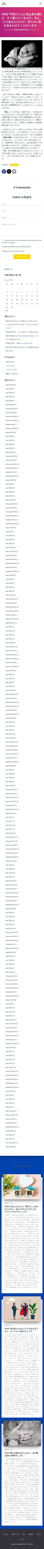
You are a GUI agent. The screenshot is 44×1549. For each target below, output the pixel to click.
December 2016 (11, 845)
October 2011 (10, 1083)
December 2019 (11, 702)
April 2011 (9, 1107)
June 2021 (9, 631)
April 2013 (9, 1016)
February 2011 (10, 1115)
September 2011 (11, 1087)
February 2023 (10, 551)
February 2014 (10, 976)
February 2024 (10, 504)
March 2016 (9, 881)
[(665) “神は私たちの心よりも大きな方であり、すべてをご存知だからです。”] (22, 1309)
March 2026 (9, 404)
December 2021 (11, 607)
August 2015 (10, 908)
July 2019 (9, 722)
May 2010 (9, 1139)
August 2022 (10, 575)
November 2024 (11, 468)
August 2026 (10, 385)
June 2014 (9, 960)
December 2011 (11, 1075)
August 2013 (10, 1000)
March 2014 (9, 972)
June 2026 (9, 393)
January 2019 (10, 746)
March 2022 (9, 595)
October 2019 (10, 710)
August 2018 (10, 766)
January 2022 (10, 603)
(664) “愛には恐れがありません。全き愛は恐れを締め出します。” (21, 1454)
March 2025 (9, 452)
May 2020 (9, 682)
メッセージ (9, 369)
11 (17, 296)
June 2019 (9, 726)
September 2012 (11, 1043)
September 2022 (11, 571)
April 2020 (9, 686)
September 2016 (11, 857)
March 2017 (9, 833)
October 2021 (10, 615)
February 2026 (10, 408)
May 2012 (9, 1059)
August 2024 (10, 480)
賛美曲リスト (9, 269)
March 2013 (9, 1020)
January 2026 (10, 412)
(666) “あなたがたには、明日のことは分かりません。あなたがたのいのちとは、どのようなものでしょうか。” (22, 324)
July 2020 (9, 674)
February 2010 (10, 1143)
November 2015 (11, 896)
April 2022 (9, 591)
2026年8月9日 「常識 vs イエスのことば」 (19, 343)
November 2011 (11, 1079)
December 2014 (11, 936)
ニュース (8, 366)
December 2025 (11, 416)
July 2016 (9, 865)
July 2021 (9, 627)
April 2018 (9, 781)
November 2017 (11, 801)
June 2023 (9, 535)
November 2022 (11, 563)
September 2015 (11, 904)
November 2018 (11, 754)
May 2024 (9, 492)
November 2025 (11, 420)
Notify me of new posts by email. (13, 251)
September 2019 (11, 714)
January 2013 (10, 1027)
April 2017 (9, 829)
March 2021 (9, 642)
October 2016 (10, 853)
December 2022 (11, 559)
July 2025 (9, 436)
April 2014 (9, 968)
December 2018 (11, 750)
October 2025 (10, 424)
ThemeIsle (29, 1544)
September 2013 (11, 996)
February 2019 (10, 742)
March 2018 (9, 785)
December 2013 (11, 984)
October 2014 (10, 944)
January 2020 (10, 698)
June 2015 (9, 916)
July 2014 (9, 956)
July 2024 (9, 484)
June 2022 (9, 583)
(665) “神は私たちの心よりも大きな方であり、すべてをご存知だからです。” (21, 1329)
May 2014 (9, 964)
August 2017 (10, 813)
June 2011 (9, 1099)
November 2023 (11, 516)
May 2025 (9, 444)
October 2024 (10, 472)
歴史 (24, 1534)
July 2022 (9, 579)
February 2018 (10, 789)
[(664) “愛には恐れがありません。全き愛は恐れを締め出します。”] (22, 1433)
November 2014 (11, 940)
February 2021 (10, 647)
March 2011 (9, 1111)
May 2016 (9, 873)
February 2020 (10, 694)
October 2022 (10, 567)
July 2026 (9, 389)
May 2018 (9, 777)
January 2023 (10, 555)
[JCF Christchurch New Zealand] (5, 3)
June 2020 (9, 678)
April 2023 (9, 543)
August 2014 (10, 952)
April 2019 (9, 734)
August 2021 (10, 623)
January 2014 (10, 980)
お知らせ (8, 362)
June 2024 (9, 488)
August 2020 (10, 670)
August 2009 (10, 1147)
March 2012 (9, 1067)
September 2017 (11, 809)
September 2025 (11, 428)
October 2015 (10, 900)
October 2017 (10, 805)
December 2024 (11, 464)
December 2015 (11, 893)
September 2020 (11, 666)
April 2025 (9, 448)
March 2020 (9, 690)
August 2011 (10, 1091)
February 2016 (10, 885)
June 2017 (9, 821)
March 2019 (9, 738)
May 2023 (9, 539)
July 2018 (9, 769)
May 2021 (9, 635)
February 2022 (10, 599)
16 (7, 300)
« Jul (6, 310)
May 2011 (9, 1103)
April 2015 (9, 924)
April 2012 (9, 1063)
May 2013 (9, 1012)
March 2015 (9, 928)
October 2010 (10, 1123)
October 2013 (10, 992)
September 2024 (11, 476)
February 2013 (10, 1023)
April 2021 (9, 639)
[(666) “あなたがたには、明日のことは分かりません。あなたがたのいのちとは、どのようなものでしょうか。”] (22, 1187)
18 (17, 300)
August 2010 (10, 1131)
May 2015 (9, 920)
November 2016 (11, 849)
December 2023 (11, 512)
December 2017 (11, 797)
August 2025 (10, 432)
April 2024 (9, 496)
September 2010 (11, 1127)
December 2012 (11, 1031)
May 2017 (9, 825)
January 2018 (10, 793)
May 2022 (9, 587)
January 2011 (10, 1119)
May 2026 (9, 396)
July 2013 (9, 1004)
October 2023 (10, 520)
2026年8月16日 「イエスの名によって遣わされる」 (22, 332)
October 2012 (10, 1039)
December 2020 (11, 654)
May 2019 (9, 730)
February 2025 (10, 456)
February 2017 (10, 837)
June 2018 (9, 773)
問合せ (39, 1534)
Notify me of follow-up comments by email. (17, 246)
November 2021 (11, 611)
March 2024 (9, 500)
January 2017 (10, 841)
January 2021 (10, 650)
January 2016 (10, 889)
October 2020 (10, 662)
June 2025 (9, 440)
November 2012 (11, 1035)
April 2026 (9, 400)
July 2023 (9, 531)
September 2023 (11, 523)
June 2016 (9, 869)
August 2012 (10, 1047)
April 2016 (9, 877)
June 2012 (9, 1055)
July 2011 (9, 1095)
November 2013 (11, 988)
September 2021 (11, 619)
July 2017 (9, 817)
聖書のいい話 (14, 164)
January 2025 (10, 460)
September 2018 (11, 762)
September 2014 (11, 948)
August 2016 (10, 861)
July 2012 (9, 1051)
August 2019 (10, 718)
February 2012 (10, 1071)
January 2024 (10, 508)
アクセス (22, 1539)
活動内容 (31, 1534)
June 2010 (9, 1135)
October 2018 (10, 758)
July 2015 (9, 912)
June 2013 (9, 1008)
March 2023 (9, 547)
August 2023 (10, 527)
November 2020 (11, 658)
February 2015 (10, 932)
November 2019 (11, 706)
